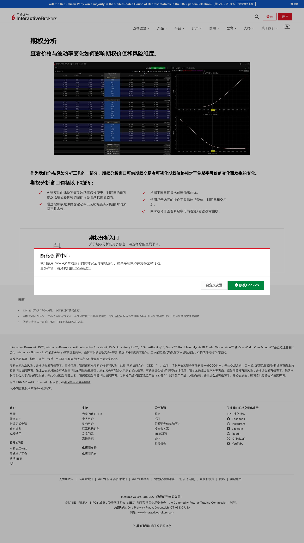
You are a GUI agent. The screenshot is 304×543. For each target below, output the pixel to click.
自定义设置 (214, 285)
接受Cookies (249, 285)
